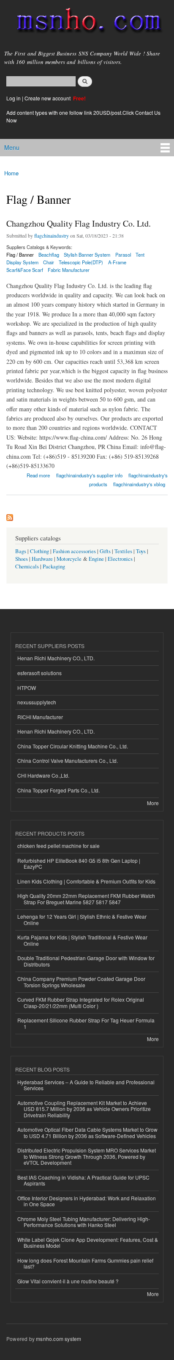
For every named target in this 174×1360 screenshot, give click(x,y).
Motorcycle (69, 558)
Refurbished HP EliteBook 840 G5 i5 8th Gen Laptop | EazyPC (78, 863)
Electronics (120, 558)
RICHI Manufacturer (40, 716)
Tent (140, 254)
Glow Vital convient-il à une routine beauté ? (68, 1281)
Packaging (54, 566)
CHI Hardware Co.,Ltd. (43, 775)
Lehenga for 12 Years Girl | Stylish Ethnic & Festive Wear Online (82, 919)
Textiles (123, 551)
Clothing (39, 551)
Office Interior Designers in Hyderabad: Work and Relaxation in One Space (86, 1201)
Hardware (42, 558)
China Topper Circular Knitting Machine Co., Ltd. (72, 746)
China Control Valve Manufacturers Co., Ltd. (67, 760)
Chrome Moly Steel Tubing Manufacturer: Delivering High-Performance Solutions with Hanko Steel (83, 1221)
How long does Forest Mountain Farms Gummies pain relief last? (85, 1263)
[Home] (85, 22)
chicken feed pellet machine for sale (58, 845)
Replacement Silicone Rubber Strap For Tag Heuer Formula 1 (86, 1023)
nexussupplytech (36, 702)
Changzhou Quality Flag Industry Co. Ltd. (78, 223)
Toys (141, 551)
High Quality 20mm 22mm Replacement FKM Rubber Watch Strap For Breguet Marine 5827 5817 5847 (86, 898)
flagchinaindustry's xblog (139, 484)
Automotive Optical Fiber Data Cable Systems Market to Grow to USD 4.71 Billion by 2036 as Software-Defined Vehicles (87, 1132)
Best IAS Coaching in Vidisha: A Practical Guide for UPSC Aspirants (83, 1180)
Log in (13, 98)
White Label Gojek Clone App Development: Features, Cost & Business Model (87, 1242)
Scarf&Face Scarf (24, 269)
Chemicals (27, 566)
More (153, 802)
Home (11, 173)
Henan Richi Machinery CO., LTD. (56, 658)
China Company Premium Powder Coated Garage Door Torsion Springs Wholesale (81, 981)
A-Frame (117, 262)
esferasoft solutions (39, 672)
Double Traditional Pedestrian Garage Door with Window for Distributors (86, 960)
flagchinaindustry (51, 235)
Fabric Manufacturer (69, 269)
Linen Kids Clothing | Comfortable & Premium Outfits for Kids (86, 881)
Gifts (105, 551)
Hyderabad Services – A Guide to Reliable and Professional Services (86, 1084)
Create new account (48, 98)
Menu (11, 147)
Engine (96, 558)
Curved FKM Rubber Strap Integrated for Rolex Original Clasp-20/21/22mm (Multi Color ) (80, 1002)
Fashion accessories (74, 551)
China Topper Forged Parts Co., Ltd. (58, 790)
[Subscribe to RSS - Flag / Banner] (9, 515)
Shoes (21, 558)
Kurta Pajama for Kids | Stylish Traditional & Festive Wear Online (82, 940)
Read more (38, 475)
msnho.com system (58, 1338)
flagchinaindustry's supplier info (89, 475)
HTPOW (26, 687)
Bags (20, 551)
